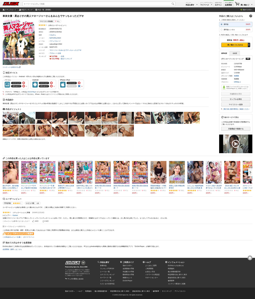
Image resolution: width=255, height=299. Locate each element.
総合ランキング (66, 59)
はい (33, 221)
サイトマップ (167, 291)
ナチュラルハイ (10, 10)
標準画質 (224, 53)
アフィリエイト (180, 291)
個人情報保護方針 (174, 272)
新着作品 (103, 265)
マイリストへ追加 (236, 104)
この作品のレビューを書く (12, 237)
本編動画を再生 (236, 94)
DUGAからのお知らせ (176, 265)
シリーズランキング (107, 281)
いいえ (43, 221)
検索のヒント (127, 278)
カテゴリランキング (107, 274)
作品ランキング (27, 10)
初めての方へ (247, 10)
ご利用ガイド (128, 262)
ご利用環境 (149, 269)
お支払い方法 (150, 272)
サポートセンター (151, 278)
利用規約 (171, 269)
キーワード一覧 (105, 278)
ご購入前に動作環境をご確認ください (236, 109)
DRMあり (237, 82)
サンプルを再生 (236, 99)
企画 (59, 53)
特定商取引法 (177, 274)
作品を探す (104, 262)
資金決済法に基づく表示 (141, 291)
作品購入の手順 (128, 272)
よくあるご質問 (150, 265)
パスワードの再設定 (152, 274)
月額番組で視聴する (236, 129)
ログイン (218, 5)
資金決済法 (176, 278)
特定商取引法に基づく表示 (119, 291)
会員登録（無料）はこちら (12, 249)
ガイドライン (28, 237)
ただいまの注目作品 (107, 284)
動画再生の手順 (128, 274)
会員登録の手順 (128, 269)
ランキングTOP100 (107, 269)
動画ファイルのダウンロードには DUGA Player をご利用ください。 (237, 87)
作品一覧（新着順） (45, 10)
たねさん (53, 35)
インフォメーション (176, 262)
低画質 (235, 53)
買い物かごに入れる (235, 45)
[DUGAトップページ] (11, 3)
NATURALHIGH (55, 38)
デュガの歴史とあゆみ (76, 279)
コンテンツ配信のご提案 (176, 284)
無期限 (236, 76)
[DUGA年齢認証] (72, 262)
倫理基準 (171, 281)
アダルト (53, 53)
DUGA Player (32, 92)
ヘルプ (148, 262)
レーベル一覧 (105, 272)
